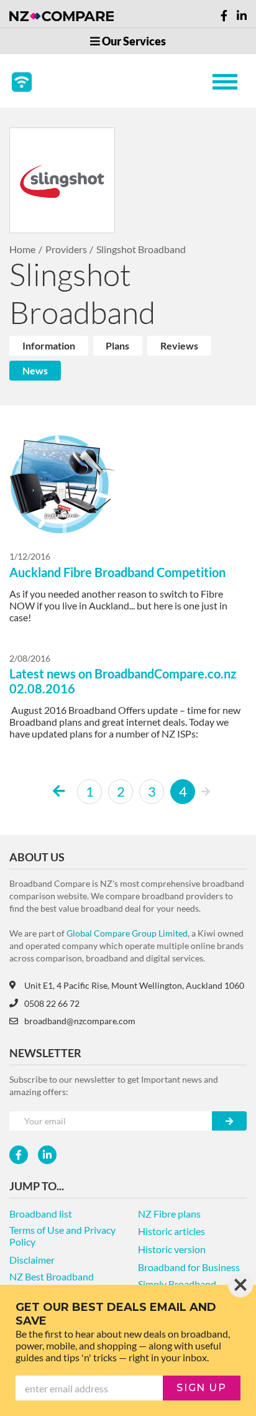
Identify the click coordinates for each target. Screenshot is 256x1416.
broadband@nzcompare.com (79, 1021)
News (35, 370)
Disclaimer (32, 1260)
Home (22, 249)
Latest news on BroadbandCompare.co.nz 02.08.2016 (122, 681)
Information (48, 345)
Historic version (172, 1249)
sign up (201, 1388)
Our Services (133, 41)
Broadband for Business (189, 1267)
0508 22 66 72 (52, 1003)
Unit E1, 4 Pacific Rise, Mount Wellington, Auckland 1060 (134, 985)
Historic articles (171, 1231)
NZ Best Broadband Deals (51, 1282)
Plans (117, 345)
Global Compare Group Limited (127, 933)
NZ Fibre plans (169, 1213)
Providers (66, 249)
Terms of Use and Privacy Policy (62, 1235)
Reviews (179, 345)
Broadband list (40, 1213)
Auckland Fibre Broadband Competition (117, 572)
